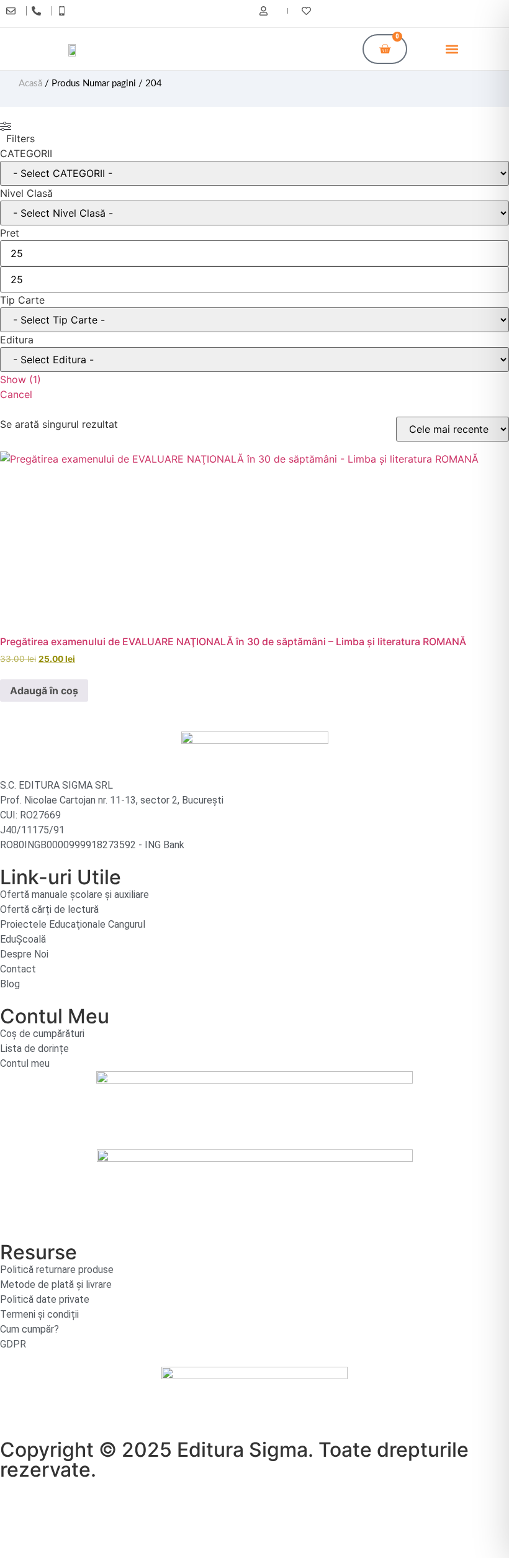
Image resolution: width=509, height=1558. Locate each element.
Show (20, 379)
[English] (424, 12)
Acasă (30, 83)
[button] (451, 49)
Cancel (16, 394)
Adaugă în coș (44, 690)
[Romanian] (436, 12)
